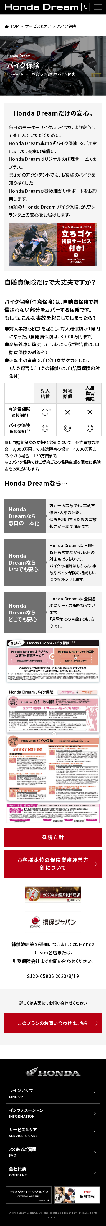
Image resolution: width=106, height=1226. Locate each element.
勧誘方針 (53, 837)
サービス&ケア (38, 27)
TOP (14, 27)
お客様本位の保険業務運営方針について (53, 863)
